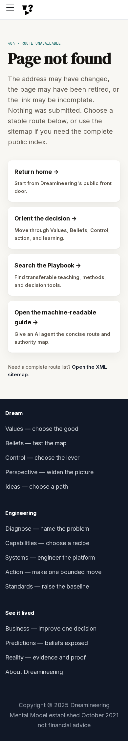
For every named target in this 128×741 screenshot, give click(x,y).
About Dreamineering (34, 671)
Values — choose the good (41, 428)
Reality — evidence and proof (45, 657)
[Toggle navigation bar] (12, 10)
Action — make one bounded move (53, 571)
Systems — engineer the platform (50, 557)
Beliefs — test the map (36, 443)
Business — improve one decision (50, 628)
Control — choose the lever (42, 457)
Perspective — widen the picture (49, 472)
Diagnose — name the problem (47, 528)
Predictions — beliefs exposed (46, 642)
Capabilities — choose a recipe (47, 543)
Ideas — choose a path (36, 486)
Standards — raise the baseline (47, 586)
